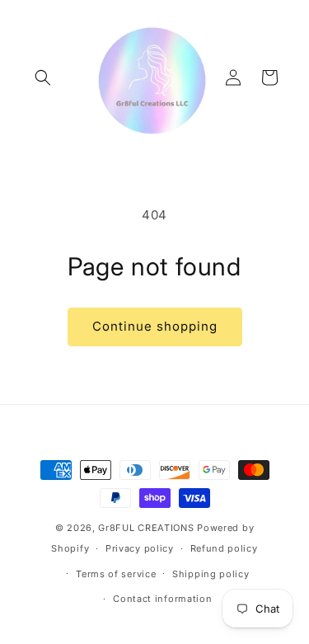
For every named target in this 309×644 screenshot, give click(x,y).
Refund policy (224, 548)
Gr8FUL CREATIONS (147, 528)
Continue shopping (155, 326)
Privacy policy (139, 548)
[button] (43, 77)
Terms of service (116, 574)
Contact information (162, 598)
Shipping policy (211, 574)
